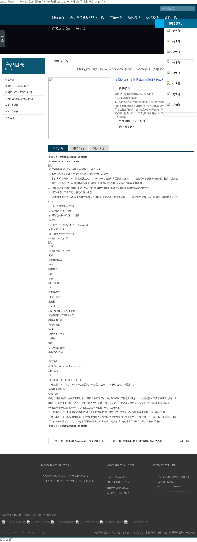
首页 (95, 69)
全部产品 (9, 79)
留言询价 (98, 148)
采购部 (175, 104)
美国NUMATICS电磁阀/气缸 (19, 98)
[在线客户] (159, 23)
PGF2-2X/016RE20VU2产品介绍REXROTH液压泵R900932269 (55, 481)
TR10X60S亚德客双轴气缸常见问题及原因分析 (118, 488)
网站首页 (58, 17)
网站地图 (6, 539)
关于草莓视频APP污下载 (87, 17)
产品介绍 (58, 148)
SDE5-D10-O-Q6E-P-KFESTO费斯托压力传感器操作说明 (118, 477)
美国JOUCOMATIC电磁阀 (18, 92)
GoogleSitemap (36, 532)
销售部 (175, 30)
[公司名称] (24, 14)
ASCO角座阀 (11, 111)
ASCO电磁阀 (11, 105)
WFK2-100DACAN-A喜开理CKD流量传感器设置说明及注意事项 (118, 493)
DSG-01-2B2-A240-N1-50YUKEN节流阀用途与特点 (55, 476)
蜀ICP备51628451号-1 (14, 532)
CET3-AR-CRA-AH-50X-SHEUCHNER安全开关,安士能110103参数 (82, 476)
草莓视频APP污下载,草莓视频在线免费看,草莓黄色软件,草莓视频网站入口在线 (53, 1)
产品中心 (116, 17)
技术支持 (152, 17)
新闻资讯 (134, 17)
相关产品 (78, 148)
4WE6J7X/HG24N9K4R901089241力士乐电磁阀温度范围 (82, 481)
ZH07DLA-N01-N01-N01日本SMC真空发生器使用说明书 (118, 482)
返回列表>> (186, 441)
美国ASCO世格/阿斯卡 (16, 86)
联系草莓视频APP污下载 (68, 29)
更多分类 (9, 117)
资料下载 (170, 17)
